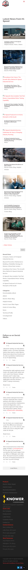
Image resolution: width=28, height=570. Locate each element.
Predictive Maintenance (10, 492)
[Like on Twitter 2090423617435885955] (10, 360)
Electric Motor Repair (9, 484)
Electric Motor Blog (10, 70)
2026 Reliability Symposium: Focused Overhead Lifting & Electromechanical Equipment (12, 206)
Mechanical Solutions (9, 490)
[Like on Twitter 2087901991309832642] (10, 387)
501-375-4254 (9, 536)
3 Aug (7, 443)
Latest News (6, 517)
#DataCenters (11, 410)
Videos (20, 44)
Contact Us (6, 522)
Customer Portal (8, 519)
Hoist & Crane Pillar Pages (11, 304)
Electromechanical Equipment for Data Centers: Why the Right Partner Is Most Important (13, 193)
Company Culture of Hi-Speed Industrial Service (12, 42)
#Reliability (19, 410)
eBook (5, 296)
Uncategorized (7, 315)
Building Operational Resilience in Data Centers (13, 165)
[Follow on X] (24, 567)
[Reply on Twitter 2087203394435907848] (4, 413)
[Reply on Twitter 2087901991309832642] (4, 387)
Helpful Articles (8, 44)
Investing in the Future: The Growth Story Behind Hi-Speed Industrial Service (12, 86)
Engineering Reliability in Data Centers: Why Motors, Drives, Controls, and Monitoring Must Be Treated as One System (13, 235)
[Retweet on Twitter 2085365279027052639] (7, 436)
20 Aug (7, 345)
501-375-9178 (11, 533)
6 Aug (7, 420)
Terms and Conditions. (9, 563)
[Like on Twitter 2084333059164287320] (10, 462)
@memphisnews (18, 448)
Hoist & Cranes (7, 487)
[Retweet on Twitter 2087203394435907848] (7, 413)
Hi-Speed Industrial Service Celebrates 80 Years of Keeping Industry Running (13, 139)
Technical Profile (8, 313)
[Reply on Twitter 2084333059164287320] (4, 462)
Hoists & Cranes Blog (9, 307)
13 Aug (7, 367)
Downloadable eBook (9, 293)
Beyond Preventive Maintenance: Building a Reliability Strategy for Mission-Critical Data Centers (13, 68)
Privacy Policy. (20, 563)
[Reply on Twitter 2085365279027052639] (4, 436)
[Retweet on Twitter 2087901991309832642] (7, 387)
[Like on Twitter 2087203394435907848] (10, 413)
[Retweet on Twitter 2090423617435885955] (7, 360)
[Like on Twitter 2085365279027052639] (10, 436)
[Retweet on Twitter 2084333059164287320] (7, 462)
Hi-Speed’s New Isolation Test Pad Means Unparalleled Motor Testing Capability (13, 105)
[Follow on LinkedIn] (18, 567)
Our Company (7, 511)
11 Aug (7, 394)
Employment (7, 514)
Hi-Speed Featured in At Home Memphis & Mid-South (12, 121)
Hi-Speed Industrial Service (14, 343)
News (16, 44)
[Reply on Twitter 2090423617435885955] (4, 360)
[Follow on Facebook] (21, 567)
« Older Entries (7, 245)
